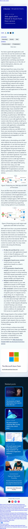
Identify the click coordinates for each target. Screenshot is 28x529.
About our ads (3, 528)
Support (25, 510)
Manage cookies (3, 526)
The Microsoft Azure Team (10, 23)
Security (11, 39)
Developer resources (16, 514)
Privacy (23, 525)
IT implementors (16, 44)
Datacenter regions (4, 505)
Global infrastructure (20, 504)
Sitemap (12, 525)
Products (5, 507)
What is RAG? (11, 520)
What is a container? (4, 520)
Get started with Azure (11, 504)
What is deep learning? (8, 518)
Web (17, 39)
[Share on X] (10, 33)
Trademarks (15, 526)
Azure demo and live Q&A (5, 511)
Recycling (25, 526)
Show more (13, 47)
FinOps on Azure (10, 508)
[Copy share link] (5, 33)
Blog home (7, 8)
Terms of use (9, 526)
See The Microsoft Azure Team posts (10, 369)
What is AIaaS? (17, 518)
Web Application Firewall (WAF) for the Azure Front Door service (12, 341)
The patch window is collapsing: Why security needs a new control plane (13, 425)
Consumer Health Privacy (5, 525)
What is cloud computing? (5, 517)
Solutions (26, 508)
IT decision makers (6, 44)
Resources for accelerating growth (7, 510)
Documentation (6, 514)
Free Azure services (17, 507)
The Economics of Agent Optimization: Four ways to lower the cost (13, 402)
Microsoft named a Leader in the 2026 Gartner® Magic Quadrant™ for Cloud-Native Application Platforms (13, 449)
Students (23, 514)
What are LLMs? (23, 518)
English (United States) (4, 521)
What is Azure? (3, 504)
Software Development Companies (7, 512)
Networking (4, 39)
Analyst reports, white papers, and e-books (15, 515)
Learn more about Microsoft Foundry (14, 488)
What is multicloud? (15, 517)
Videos (25, 515)
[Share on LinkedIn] (13, 33)
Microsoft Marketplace (19, 512)
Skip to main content (4, 0)
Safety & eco (20, 526)
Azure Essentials (18, 505)
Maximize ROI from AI (19, 508)
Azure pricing (10, 507)
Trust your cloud (11, 505)
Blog (11, 514)
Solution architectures (19, 510)
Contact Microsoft (18, 525)
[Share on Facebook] (8, 33)
